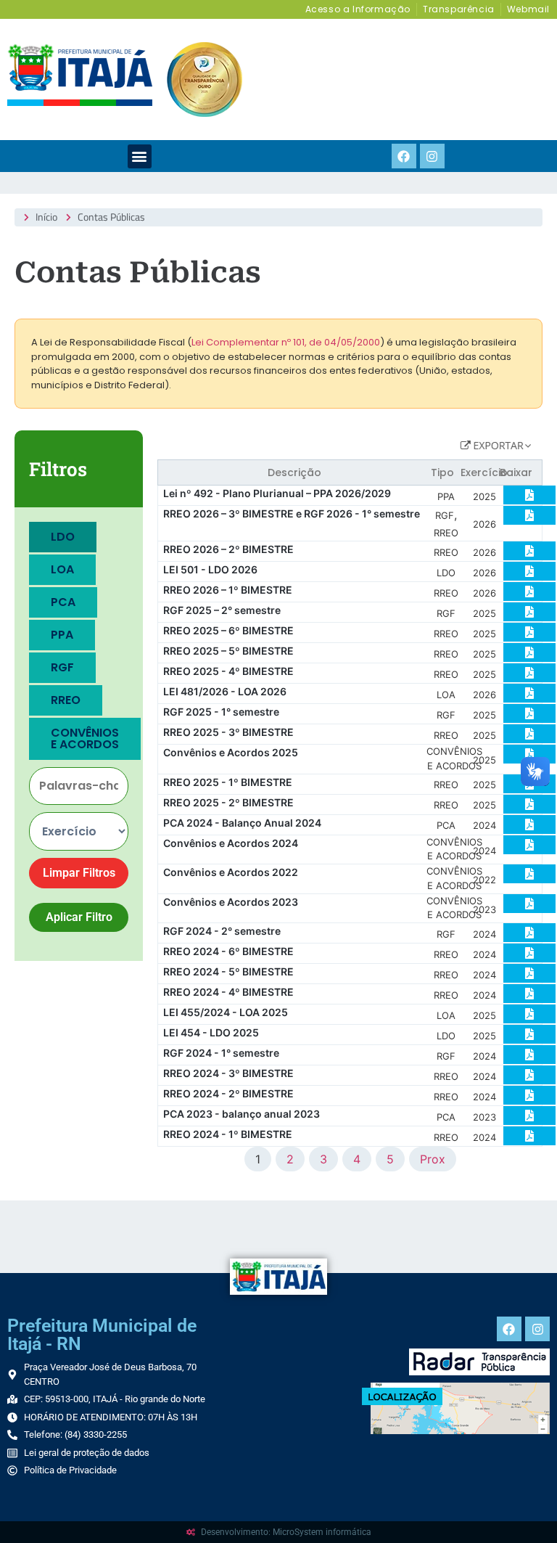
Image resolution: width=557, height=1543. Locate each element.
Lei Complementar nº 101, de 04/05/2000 (285, 342)
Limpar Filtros (79, 873)
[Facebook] (404, 156)
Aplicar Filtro (79, 917)
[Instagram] (432, 156)
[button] (140, 156)
